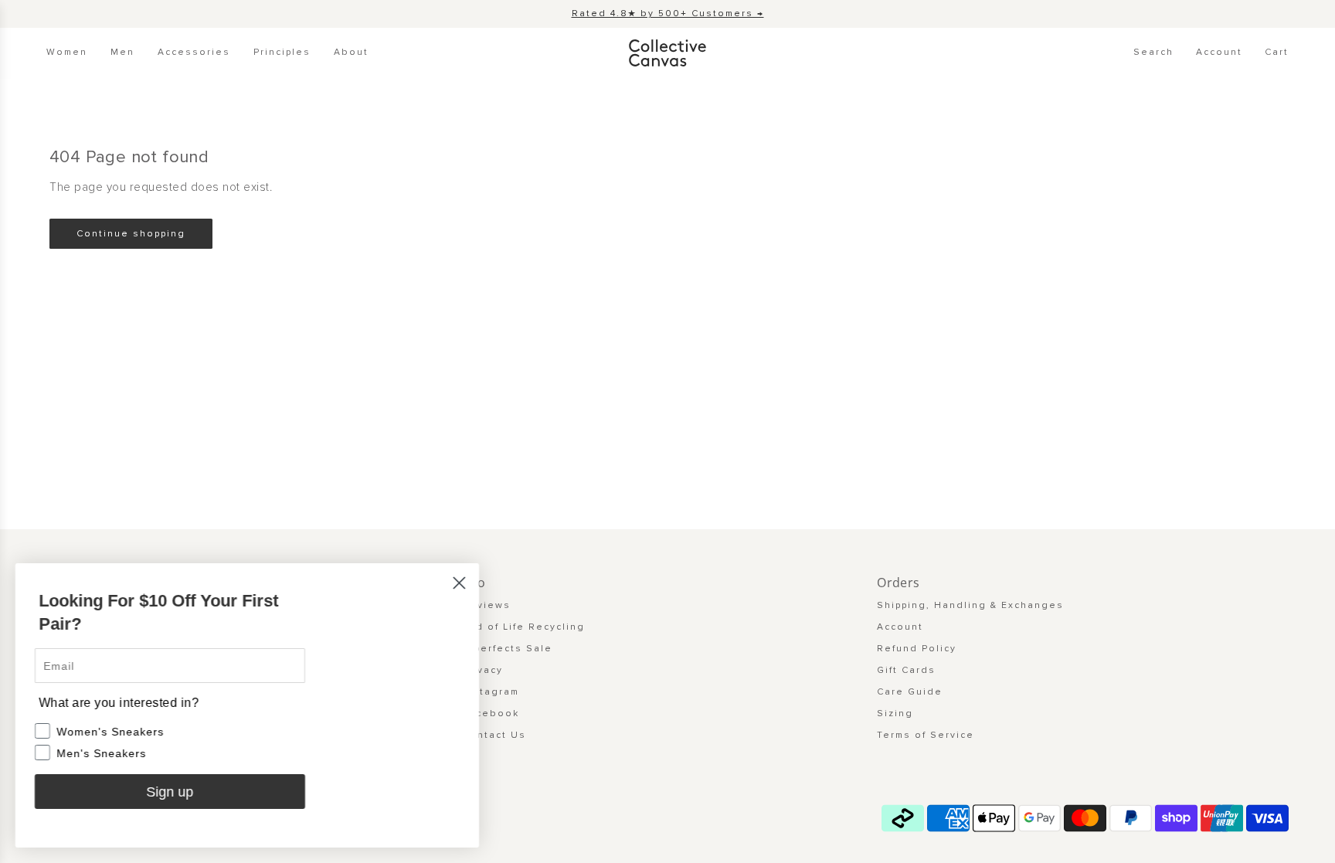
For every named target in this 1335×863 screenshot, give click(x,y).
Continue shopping (130, 234)
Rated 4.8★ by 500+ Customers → (668, 13)
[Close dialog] (459, 582)
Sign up (170, 791)
